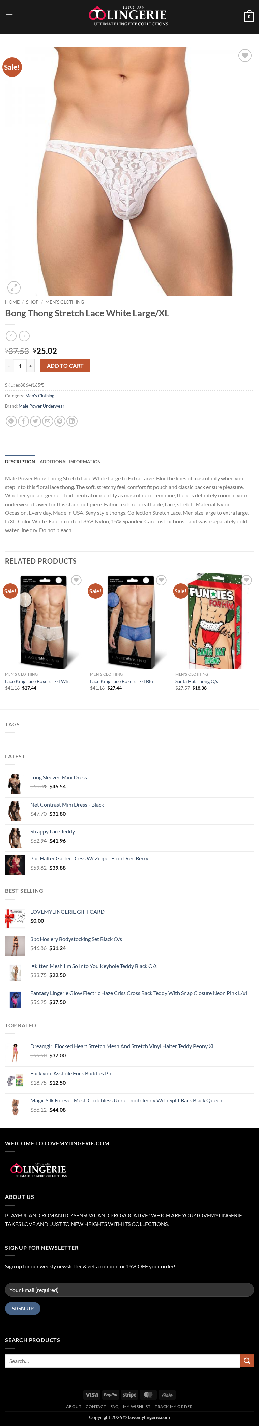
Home (12, 302)
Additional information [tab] (70, 461)
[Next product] (11, 336)
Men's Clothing (64, 302)
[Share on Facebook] (23, 421)
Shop (32, 302)
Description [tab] (20, 461)
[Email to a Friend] (47, 421)
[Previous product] (24, 336)
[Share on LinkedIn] (72, 421)
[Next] (254, 641)
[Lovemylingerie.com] (129, 17)
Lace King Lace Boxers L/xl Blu (121, 681)
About (73, 1406)
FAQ (114, 1406)
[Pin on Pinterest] (59, 421)
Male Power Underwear (41, 406)
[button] (9, 16)
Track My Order (174, 1406)
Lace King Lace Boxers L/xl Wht (37, 681)
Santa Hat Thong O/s (196, 681)
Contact (96, 1406)
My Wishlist (137, 1406)
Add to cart (65, 366)
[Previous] (5, 641)
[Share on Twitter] (35, 421)
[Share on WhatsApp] (11, 421)
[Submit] (247, 1360)
